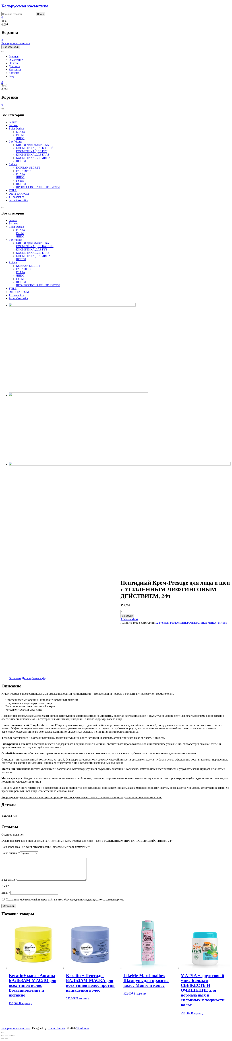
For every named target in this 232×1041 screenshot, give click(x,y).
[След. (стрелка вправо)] (6, 1038)
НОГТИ (21, 161)
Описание (15, 678)
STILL (13, 190)
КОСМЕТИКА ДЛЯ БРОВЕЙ (34, 148)
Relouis (13, 164)
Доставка (14, 66)
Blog (11, 76)
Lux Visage (15, 141)
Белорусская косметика (24, 6)
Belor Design (16, 128)
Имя (5, 885)
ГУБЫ (20, 135)
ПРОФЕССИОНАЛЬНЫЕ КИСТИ (38, 187)
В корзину (127, 616)
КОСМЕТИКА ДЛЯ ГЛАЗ (32, 154)
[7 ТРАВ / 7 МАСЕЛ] (72, 305)
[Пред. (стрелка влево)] (2, 1038)
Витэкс (13, 125)
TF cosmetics (16, 196)
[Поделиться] (6, 1035)
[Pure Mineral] (120, 464)
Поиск (40, 14)
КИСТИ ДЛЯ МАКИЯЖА (32, 144)
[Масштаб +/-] (13, 1035)
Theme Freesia (56, 1028)
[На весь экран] (10, 1035)
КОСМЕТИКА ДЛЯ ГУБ (31, 151)
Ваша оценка (10, 853)
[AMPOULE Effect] (78, 395)
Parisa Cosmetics (18, 200)
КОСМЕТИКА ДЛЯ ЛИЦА (33, 157)
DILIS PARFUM (19, 193)
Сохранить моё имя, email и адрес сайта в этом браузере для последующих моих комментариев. (65, 899)
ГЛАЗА (20, 131)
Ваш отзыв (9, 879)
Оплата (13, 63)
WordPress (82, 1028)
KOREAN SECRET (28, 167)
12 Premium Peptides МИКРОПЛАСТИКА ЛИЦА (185, 622)
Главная (13, 56)
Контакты (15, 69)
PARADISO (23, 170)
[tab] (15, 678)
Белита (13, 122)
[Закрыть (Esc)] (2, 1035)
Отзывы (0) (38, 678)
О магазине (16, 59)
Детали (26, 678)
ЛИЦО (20, 138)
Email (5, 892)
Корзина (14, 72)
